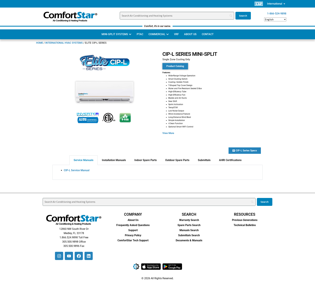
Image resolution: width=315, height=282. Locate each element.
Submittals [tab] (204, 160)
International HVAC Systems (64, 42)
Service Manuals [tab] (83, 160)
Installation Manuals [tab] (114, 160)
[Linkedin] (88, 256)
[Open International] (284, 4)
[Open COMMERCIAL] (167, 34)
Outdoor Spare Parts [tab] (177, 160)
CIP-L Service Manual (76, 170)
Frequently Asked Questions (133, 225)
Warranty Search (189, 220)
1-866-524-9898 (276, 13)
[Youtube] (69, 256)
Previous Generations (244, 220)
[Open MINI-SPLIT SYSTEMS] (130, 34)
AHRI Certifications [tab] (230, 160)
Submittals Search (189, 235)
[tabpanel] (157, 172)
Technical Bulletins (245, 225)
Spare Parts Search (189, 225)
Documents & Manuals (189, 240)
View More (168, 133)
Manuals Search (189, 230)
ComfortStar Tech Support (132, 240)
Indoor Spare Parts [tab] (145, 160)
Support (133, 230)
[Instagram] (59, 256)
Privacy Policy (133, 235)
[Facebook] (79, 256)
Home (39, 42)
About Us (133, 220)
